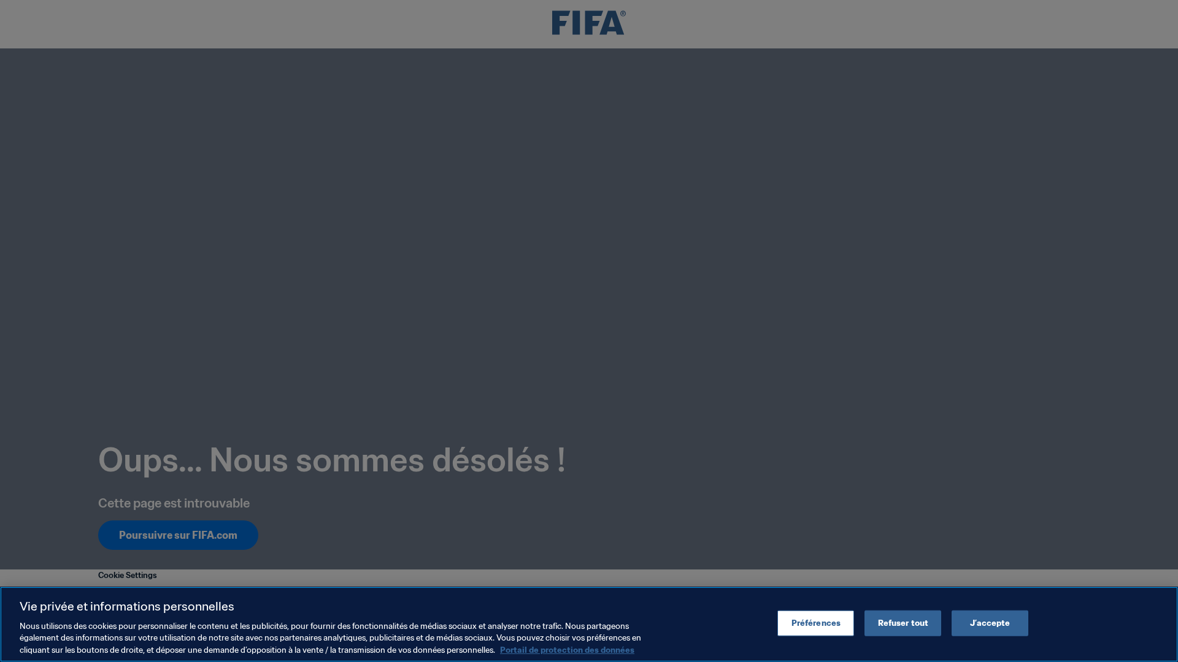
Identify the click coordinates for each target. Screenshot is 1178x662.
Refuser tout (903, 623)
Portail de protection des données (567, 649)
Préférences (816, 623)
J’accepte (990, 623)
